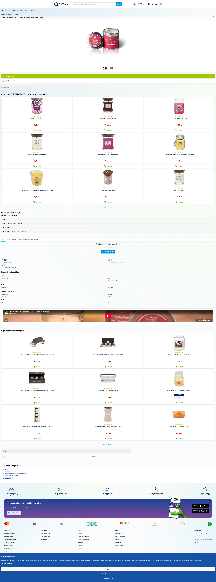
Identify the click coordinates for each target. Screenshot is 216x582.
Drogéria (7, 10)
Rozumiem (108, 569)
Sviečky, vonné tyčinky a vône (19, 10)
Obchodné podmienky (10, 548)
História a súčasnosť (83, 539)
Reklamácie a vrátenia (10, 539)
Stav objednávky (45, 533)
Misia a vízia (81, 542)
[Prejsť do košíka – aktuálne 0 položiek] (161, 4)
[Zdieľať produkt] (213, 17)
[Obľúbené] (152, 4)
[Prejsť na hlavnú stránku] (61, 4)
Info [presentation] (3, 239)
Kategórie (5, 451)
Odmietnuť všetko (108, 578)
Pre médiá (80, 548)
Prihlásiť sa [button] (139, 5)
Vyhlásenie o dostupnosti (11, 551)
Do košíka (38, 130)
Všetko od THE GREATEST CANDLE (10, 14)
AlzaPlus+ (117, 539)
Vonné (37, 10)
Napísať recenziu (109, 251)
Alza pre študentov (119, 545)
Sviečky (31, 10)
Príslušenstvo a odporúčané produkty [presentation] (28, 239)
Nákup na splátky (8, 545)
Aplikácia (80, 551)
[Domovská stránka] (2, 11)
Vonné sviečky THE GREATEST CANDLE (14, 231)
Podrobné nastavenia (108, 574)
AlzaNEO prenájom (119, 536)
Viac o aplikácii (12, 513)
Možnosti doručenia (9, 533)
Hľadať (119, 4)
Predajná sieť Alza (9, 542)
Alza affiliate (117, 542)
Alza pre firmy (118, 533)
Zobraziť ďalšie (107, 207)
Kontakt (80, 533)
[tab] (3, 240)
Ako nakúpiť (44, 539)
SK (197, 542)
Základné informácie (83, 536)
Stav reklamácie (45, 536)
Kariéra (80, 545)
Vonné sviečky (7, 227)
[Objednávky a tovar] (149, 4)
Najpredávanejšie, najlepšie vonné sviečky (16, 473)
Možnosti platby (8, 536)
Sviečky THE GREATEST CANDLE (12, 223)
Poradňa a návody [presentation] (11, 239)
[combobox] (94, 4)
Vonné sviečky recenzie (11, 475)
